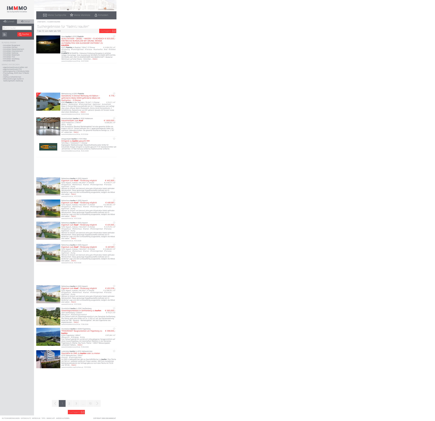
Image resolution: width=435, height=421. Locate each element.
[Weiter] (97, 403)
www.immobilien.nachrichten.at (72, 367)
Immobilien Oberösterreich (13, 51)
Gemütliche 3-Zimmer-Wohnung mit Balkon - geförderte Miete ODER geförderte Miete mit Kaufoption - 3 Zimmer (80, 98)
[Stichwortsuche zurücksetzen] (4, 34)
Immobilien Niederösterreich (13, 49)
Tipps (43, 418)
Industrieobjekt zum (72, 120)
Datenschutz (26, 418)
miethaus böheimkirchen (12, 77)
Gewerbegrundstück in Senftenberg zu (81, 310)
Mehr (95, 59)
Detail (27, 21)
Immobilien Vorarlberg (11, 59)
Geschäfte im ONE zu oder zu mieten (80, 353)
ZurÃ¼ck (38, 186)
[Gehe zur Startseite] (17, 12)
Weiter (58, 186)
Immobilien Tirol (9, 57)
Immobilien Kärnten (10, 47)
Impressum (36, 418)
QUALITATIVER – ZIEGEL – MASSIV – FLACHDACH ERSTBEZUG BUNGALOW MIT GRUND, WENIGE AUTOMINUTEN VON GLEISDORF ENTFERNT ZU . (82, 41)
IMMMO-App (51, 418)
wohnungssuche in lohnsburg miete (16, 71)
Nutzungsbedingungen (11, 418)
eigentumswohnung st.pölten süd (15, 67)
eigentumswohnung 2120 (12, 69)
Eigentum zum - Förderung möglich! (79, 180)
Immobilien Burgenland (11, 45)
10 (90, 403)
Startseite (41, 22)
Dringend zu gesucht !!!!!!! (75, 141)
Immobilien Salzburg (10, 53)
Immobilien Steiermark (11, 55)
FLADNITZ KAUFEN (54, 22)
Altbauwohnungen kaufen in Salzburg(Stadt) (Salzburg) (13, 80)
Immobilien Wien (9, 61)
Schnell (10, 21)
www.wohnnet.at (67, 196)
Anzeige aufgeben (62, 418)
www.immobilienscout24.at (70, 61)
